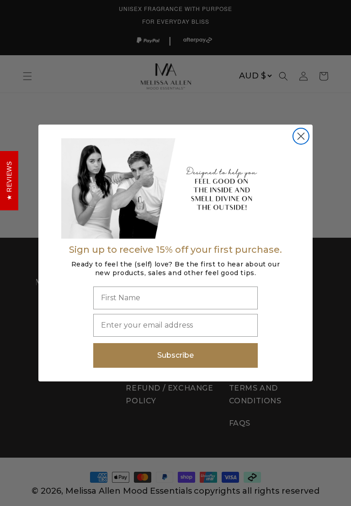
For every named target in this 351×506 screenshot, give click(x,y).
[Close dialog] (301, 136)
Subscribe (175, 355)
